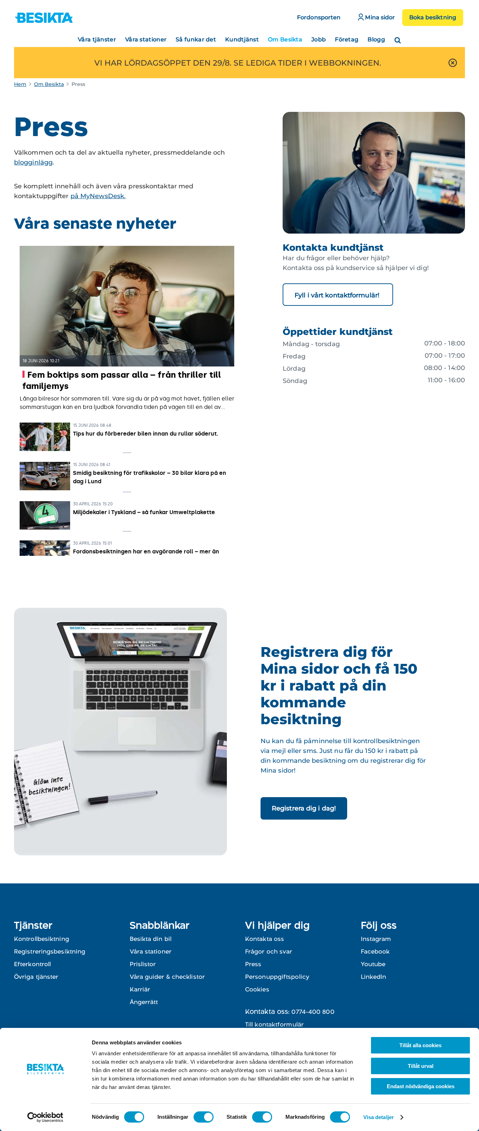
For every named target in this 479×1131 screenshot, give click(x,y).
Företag (346, 39)
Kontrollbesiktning (41, 938)
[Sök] (398, 38)
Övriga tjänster (36, 976)
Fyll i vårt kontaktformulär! (338, 295)
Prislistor (143, 964)
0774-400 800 (312, 1011)
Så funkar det (196, 39)
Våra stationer (146, 39)
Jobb (318, 39)
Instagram (376, 938)
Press (253, 964)
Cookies (257, 989)
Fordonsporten (318, 17)
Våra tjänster (97, 39)
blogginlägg (33, 162)
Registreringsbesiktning (49, 951)
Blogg (376, 39)
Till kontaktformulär (274, 1024)
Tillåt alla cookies (420, 1045)
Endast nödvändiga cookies (420, 1086)
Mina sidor (379, 17)
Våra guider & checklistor (167, 976)
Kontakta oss (264, 938)
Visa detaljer (378, 1117)
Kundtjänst (242, 39)
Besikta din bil (151, 938)
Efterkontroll (32, 964)
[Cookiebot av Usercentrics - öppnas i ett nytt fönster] (45, 1117)
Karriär (140, 989)
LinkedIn (373, 976)
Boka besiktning (433, 17)
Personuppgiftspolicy (277, 976)
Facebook (375, 951)
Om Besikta (285, 39)
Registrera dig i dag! (304, 808)
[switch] (204, 1117)
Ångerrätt (144, 1001)
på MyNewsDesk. (98, 196)
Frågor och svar (268, 951)
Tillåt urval (420, 1066)
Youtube (373, 964)
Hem (20, 84)
